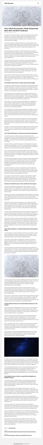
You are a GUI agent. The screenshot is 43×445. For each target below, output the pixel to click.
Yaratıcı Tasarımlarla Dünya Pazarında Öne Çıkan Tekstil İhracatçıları (20, 431)
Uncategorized (12, 428)
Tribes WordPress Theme (18, 443)
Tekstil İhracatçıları (8, 3)
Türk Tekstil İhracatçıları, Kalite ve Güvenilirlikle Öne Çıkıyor (18, 435)
